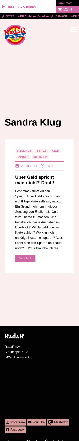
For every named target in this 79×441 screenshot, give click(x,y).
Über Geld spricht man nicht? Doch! (34, 180)
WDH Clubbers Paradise (30, 16)
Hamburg (23, 156)
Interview (40, 156)
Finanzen (42, 150)
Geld (55, 150)
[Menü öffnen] (73, 29)
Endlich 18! (24, 150)
